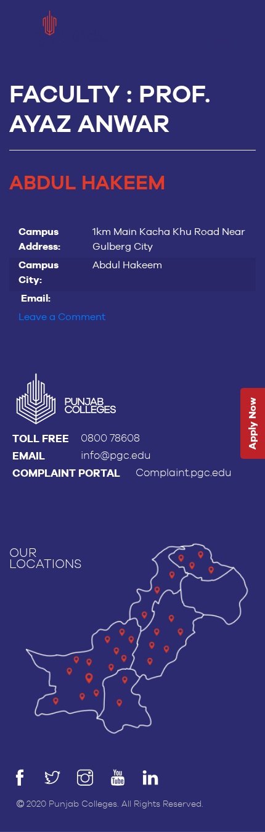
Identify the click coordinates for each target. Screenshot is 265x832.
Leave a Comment (61, 317)
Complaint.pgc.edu (184, 472)
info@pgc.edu (116, 455)
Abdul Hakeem (87, 184)
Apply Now (252, 423)
